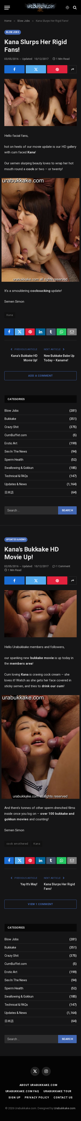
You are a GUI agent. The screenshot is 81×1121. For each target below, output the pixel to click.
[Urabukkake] (40, 7)
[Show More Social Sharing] (72, 69)
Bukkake (10, 418)
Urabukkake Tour (57, 1091)
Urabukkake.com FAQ (22, 1091)
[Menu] (7, 7)
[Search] (74, 7)
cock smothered (17, 843)
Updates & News (16, 484)
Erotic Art (11, 443)
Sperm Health (14, 459)
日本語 (9, 492)
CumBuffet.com (16, 435)
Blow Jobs (12, 32)
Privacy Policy (37, 1097)
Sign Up (14, 1097)
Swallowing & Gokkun (19, 468)
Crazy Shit (12, 427)
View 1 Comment (40, 904)
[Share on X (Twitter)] (36, 69)
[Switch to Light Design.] (67, 7)
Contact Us (63, 1097)
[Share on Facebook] (14, 69)
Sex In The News (16, 451)
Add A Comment (40, 375)
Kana (9, 315)
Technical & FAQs (16, 476)
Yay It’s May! (29, 884)
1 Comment (63, 566)
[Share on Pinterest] (57, 69)
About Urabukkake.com (38, 1085)
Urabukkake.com (64, 1108)
